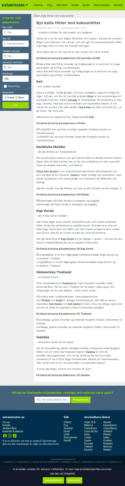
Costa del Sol (91, 431)
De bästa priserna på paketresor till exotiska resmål (68, 58)
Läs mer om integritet (62, 473)
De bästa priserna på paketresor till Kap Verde (64, 248)
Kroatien (107, 440)
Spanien (107, 422)
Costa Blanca (110, 428)
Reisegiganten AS (66, 459)
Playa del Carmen (47, 171)
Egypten (88, 449)
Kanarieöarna (110, 425)
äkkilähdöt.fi (53, 462)
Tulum (73, 175)
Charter (38, 5)
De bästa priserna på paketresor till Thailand (63, 313)
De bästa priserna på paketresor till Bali (60, 123)
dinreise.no (102, 462)
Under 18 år (90, 422)
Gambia (90, 351)
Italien (106, 437)
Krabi (59, 300)
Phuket (46, 300)
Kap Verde (67, 239)
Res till (6, 38)
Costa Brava (90, 428)
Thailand (67, 283)
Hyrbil (86, 5)
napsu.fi (76, 462)
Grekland (107, 431)
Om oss (6, 422)
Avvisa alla (74, 480)
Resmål (118, 5)
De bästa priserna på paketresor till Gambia (63, 375)
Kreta (87, 434)
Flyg (49, 5)
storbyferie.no (115, 462)
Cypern (87, 440)
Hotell (74, 5)
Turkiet (87, 437)
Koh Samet (74, 304)
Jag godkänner (53, 480)
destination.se (88, 462)
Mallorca (88, 425)
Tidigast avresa (11, 51)
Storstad (62, 5)
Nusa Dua (85, 107)
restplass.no (9, 462)
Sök (15, 105)
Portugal (88, 443)
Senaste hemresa (12, 62)
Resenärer (8, 92)
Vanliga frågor (9, 428)
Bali (91, 117)
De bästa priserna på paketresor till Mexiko (62, 194)
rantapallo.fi (66, 462)
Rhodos (107, 434)
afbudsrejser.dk (39, 462)
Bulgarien (108, 443)
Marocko (107, 446)
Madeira (107, 449)
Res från (7, 27)
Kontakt (6, 425)
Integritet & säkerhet (12, 431)
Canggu (72, 100)
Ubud (90, 96)
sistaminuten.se (23, 462)
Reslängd (7, 73)
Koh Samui (55, 304)
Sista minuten (102, 5)
